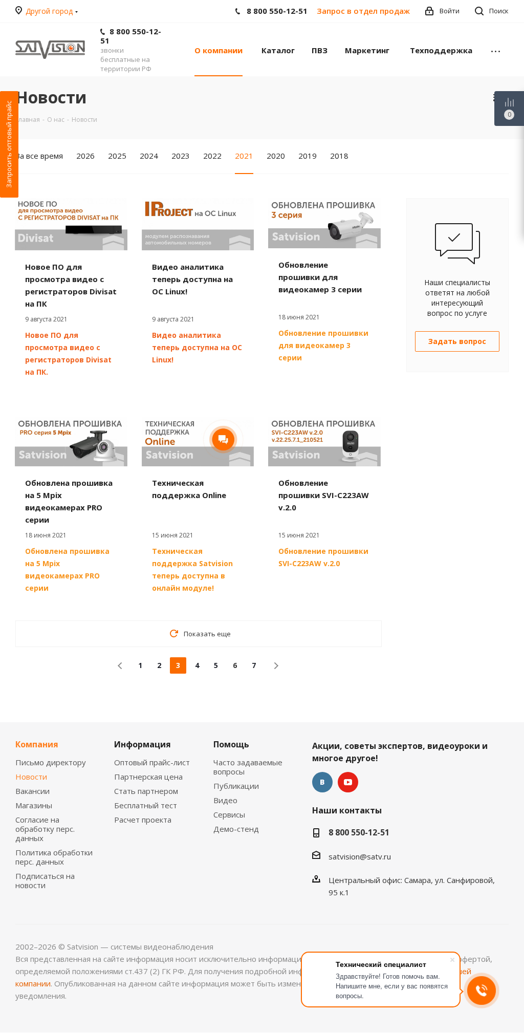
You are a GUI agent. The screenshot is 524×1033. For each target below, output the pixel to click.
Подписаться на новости (45, 880)
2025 (117, 155)
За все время (39, 155)
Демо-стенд (236, 829)
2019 (307, 155)
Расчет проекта (142, 819)
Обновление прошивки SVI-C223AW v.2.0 (323, 495)
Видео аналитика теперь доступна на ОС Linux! (192, 279)
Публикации (236, 786)
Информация (142, 744)
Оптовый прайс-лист (152, 762)
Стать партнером (146, 791)
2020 (276, 155)
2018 (339, 155)
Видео (225, 800)
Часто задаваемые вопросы (247, 767)
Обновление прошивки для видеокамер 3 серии (320, 277)
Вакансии (32, 791)
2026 (85, 155)
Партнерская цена (148, 776)
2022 (212, 155)
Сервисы (229, 814)
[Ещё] (495, 49)
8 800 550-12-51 (130, 36)
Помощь (231, 744)
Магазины (33, 805)
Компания (36, 744)
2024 (149, 155)
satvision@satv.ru (360, 856)
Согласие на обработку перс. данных (45, 828)
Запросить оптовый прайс (8, 144)
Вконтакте (322, 782)
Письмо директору (50, 762)
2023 (180, 155)
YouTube (348, 782)
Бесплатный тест (145, 805)
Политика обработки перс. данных (54, 857)
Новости (31, 776)
